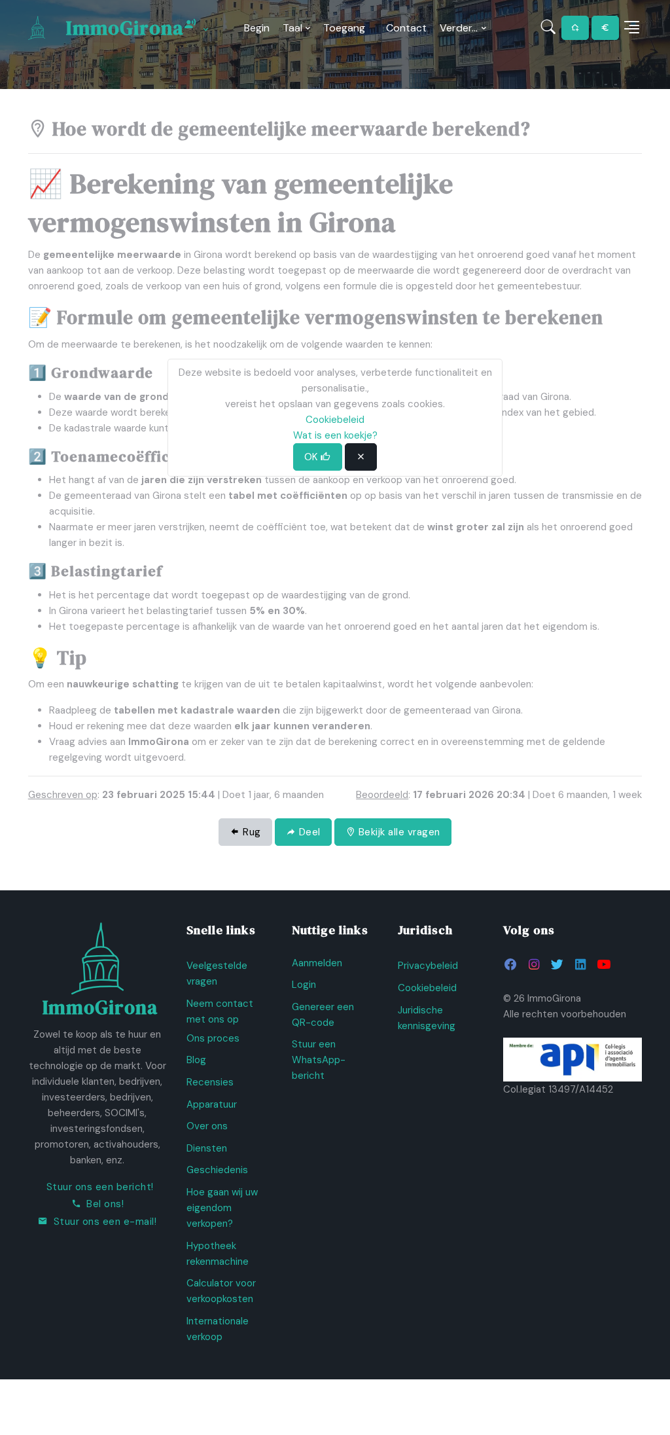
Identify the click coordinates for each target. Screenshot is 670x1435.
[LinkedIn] (580, 964)
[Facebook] (510, 964)
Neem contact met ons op (219, 1011)
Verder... (459, 28)
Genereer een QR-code (323, 1014)
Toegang (344, 28)
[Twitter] (557, 964)
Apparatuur (211, 1104)
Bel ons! (105, 1203)
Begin (257, 28)
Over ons (207, 1126)
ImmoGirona (125, 27)
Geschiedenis (217, 1169)
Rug (250, 832)
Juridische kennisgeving (426, 1018)
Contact (406, 28)
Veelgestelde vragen (216, 973)
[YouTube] (603, 964)
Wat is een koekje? (335, 435)
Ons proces (212, 1038)
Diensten (206, 1148)
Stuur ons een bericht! (100, 1186)
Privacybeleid (428, 965)
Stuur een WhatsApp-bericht (318, 1060)
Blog (196, 1059)
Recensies (210, 1082)
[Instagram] (534, 964)
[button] (632, 28)
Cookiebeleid (427, 987)
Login (304, 984)
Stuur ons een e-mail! (105, 1221)
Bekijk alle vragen (397, 832)
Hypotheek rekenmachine (217, 1253)
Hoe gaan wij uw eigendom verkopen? (222, 1208)
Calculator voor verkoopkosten (221, 1291)
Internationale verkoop (217, 1329)
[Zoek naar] (548, 28)
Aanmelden (317, 963)
